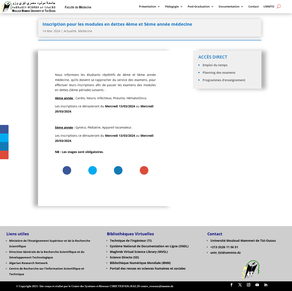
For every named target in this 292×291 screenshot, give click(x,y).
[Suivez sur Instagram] (248, 284)
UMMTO (268, 6)
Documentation (229, 6)
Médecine (85, 31)
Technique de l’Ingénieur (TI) (131, 240)
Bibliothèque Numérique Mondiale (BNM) (140, 263)
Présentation (147, 6)
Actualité (70, 31)
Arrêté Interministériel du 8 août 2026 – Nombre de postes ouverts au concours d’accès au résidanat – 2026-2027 (227, 112)
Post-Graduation (199, 6)
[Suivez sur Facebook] (231, 284)
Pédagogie (172, 6)
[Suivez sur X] (240, 284)
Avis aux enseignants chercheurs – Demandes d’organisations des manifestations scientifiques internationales (227, 129)
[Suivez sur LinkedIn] (265, 284)
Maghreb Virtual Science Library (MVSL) (139, 252)
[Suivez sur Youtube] (257, 284)
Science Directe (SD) (124, 257)
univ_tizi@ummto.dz (225, 252)
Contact (253, 6)
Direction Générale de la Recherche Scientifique (43, 252)
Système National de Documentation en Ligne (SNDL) (149, 246)
